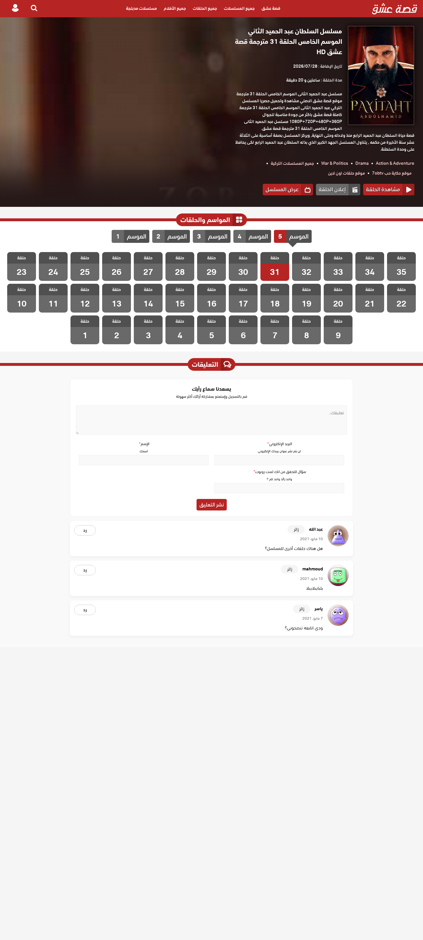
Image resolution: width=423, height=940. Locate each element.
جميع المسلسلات (239, 9)
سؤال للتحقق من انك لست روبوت (279, 471)
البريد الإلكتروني (279, 443)
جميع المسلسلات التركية (292, 163)
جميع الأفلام (175, 9)
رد (85, 530)
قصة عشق (271, 9)
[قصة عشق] (394, 8)
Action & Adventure (395, 163)
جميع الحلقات (205, 9)
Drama (362, 163)
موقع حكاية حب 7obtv (391, 173)
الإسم (143, 443)
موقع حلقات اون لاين (346, 173)
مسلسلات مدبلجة (141, 9)
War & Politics (334, 163)
